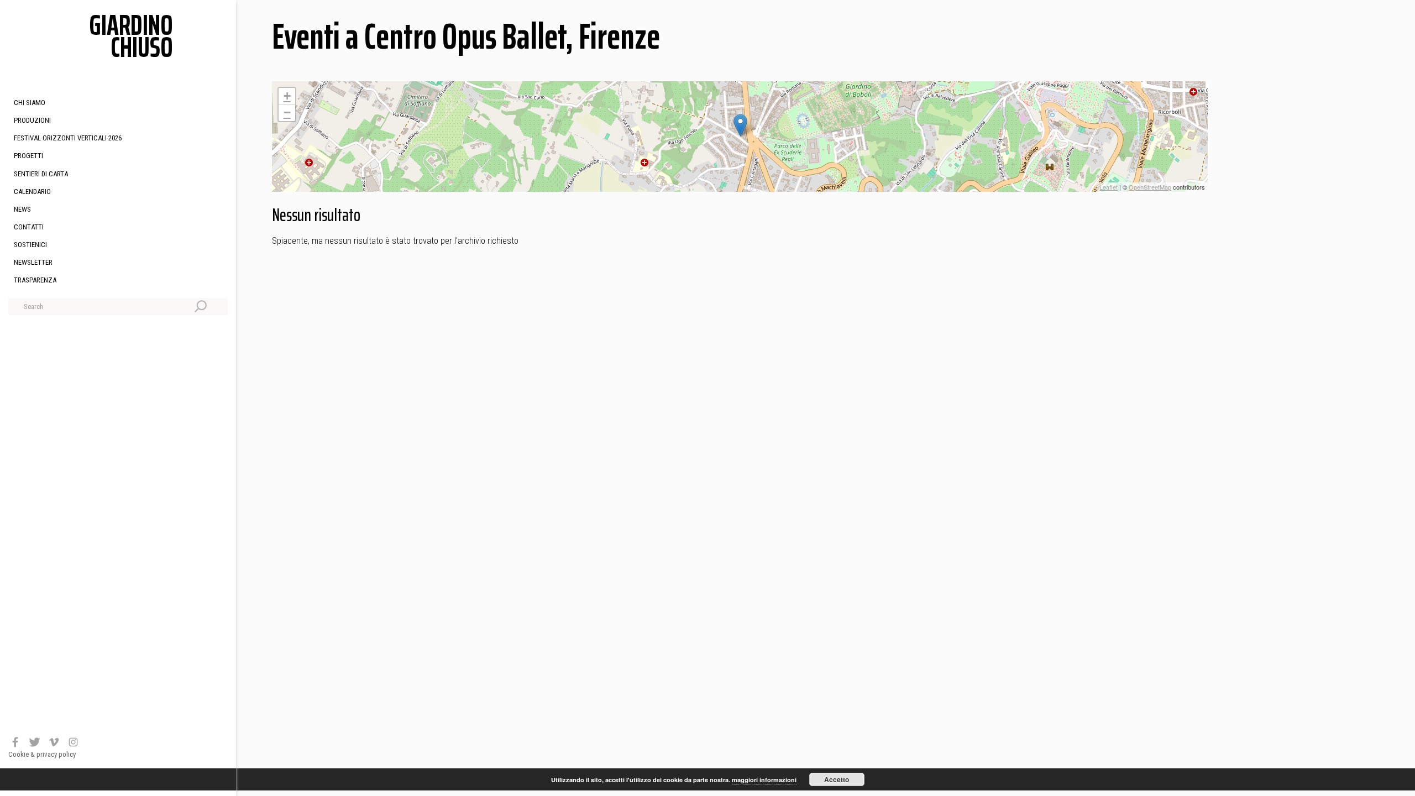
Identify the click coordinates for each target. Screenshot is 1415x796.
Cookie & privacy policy (42, 754)
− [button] (287, 112)
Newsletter (33, 262)
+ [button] (287, 96)
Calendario (32, 191)
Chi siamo (29, 102)
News (22, 209)
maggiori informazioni (764, 780)
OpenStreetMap (1150, 186)
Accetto (836, 779)
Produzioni (32, 120)
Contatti (29, 227)
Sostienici (30, 244)
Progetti (28, 155)
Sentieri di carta (41, 174)
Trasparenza (35, 280)
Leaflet (1108, 186)
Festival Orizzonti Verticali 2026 (68, 138)
